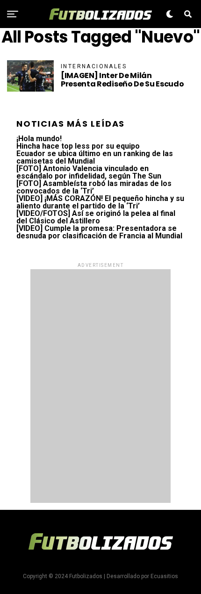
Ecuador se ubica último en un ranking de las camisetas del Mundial (94, 157)
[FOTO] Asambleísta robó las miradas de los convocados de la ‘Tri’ (94, 187)
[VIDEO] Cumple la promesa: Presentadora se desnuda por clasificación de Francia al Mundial (99, 232)
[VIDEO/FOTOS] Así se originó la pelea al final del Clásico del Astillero (95, 217)
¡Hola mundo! (39, 138)
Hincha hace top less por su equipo (78, 146)
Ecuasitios (164, 576)
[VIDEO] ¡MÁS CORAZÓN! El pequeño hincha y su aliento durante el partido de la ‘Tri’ (100, 202)
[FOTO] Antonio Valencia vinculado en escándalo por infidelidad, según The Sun (88, 172)
